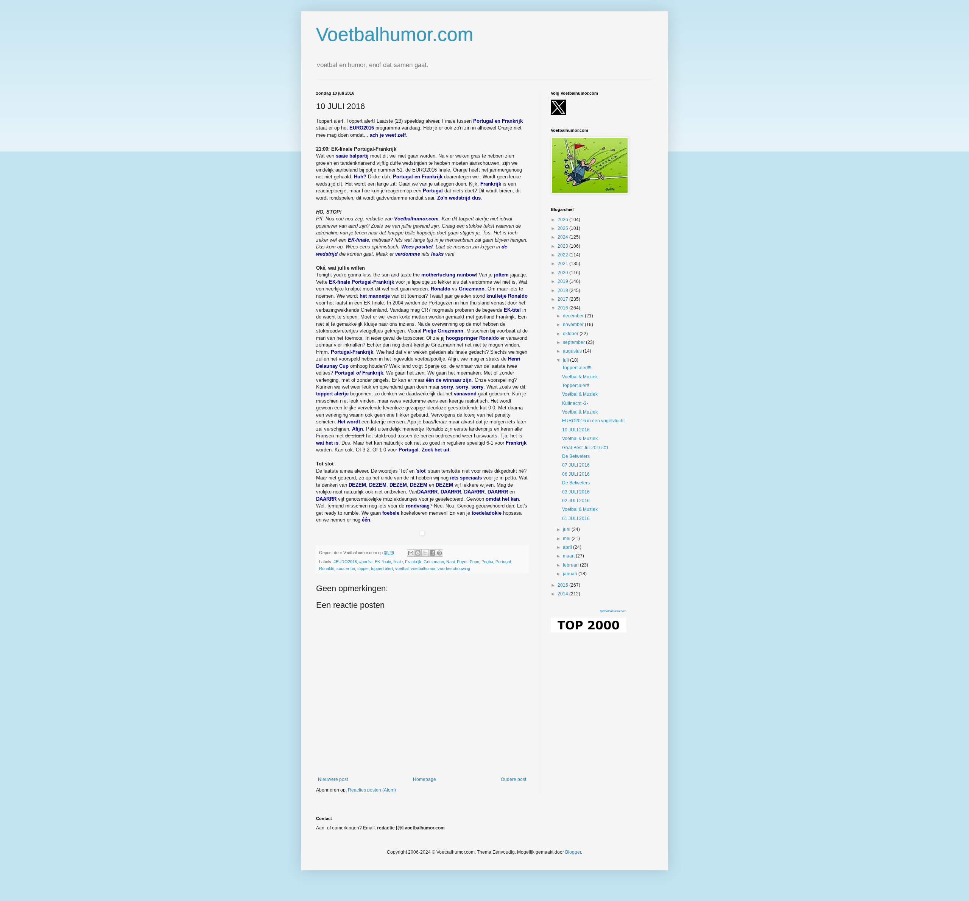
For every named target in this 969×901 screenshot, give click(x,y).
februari (571, 565)
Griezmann (434, 561)
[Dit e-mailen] (410, 553)
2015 (563, 585)
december (574, 316)
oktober (571, 333)
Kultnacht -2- (575, 403)
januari (570, 573)
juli (566, 360)
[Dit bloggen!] (418, 553)
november (574, 324)
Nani (450, 561)
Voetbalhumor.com (395, 34)
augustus (573, 351)
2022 (563, 255)
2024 (563, 237)
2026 (563, 219)
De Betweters (576, 456)
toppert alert (382, 568)
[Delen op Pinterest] (439, 553)
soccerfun (346, 568)
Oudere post (513, 779)
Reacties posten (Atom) (372, 790)
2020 (563, 272)
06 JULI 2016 (576, 474)
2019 (563, 281)
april (568, 547)
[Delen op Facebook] (432, 553)
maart (569, 556)
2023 (563, 246)
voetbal (401, 568)
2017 (563, 299)
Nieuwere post (333, 779)
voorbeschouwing (454, 568)
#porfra (365, 561)
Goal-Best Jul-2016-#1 (585, 447)
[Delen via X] (425, 553)
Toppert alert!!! (576, 367)
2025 (563, 228)
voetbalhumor (423, 568)
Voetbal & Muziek (580, 376)
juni (567, 529)
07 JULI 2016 (576, 465)
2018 (563, 290)
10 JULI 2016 (576, 430)
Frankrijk (413, 561)
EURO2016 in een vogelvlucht (593, 420)
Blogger (573, 852)
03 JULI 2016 (576, 492)
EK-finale (383, 561)
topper (363, 568)
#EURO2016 (345, 561)
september (574, 342)
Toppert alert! (575, 385)
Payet (462, 561)
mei (567, 538)
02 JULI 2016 (576, 500)
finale (398, 561)
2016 (563, 308)
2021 (563, 263)
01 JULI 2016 (576, 518)
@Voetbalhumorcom (613, 611)
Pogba (487, 561)
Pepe (474, 561)
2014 (563, 594)
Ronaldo (326, 568)
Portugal (503, 561)
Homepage (424, 779)
